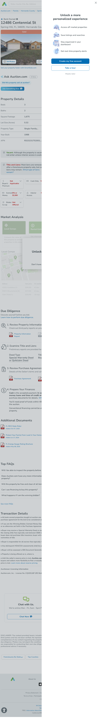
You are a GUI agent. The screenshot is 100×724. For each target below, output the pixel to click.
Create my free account (70, 61)
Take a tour (70, 68)
